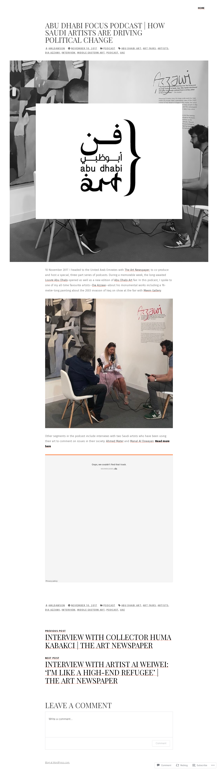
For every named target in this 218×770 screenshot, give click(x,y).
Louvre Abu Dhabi (56, 280)
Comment (161, 743)
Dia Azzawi (52, 52)
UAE (122, 52)
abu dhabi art (131, 48)
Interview (68, 52)
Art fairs (149, 48)
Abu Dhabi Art (123, 280)
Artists (163, 48)
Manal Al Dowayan (142, 441)
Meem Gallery (152, 290)
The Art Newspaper (137, 270)
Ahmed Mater (114, 441)
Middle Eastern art (91, 52)
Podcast (109, 48)
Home (201, 8)
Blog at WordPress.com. (57, 762)
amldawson (57, 48)
